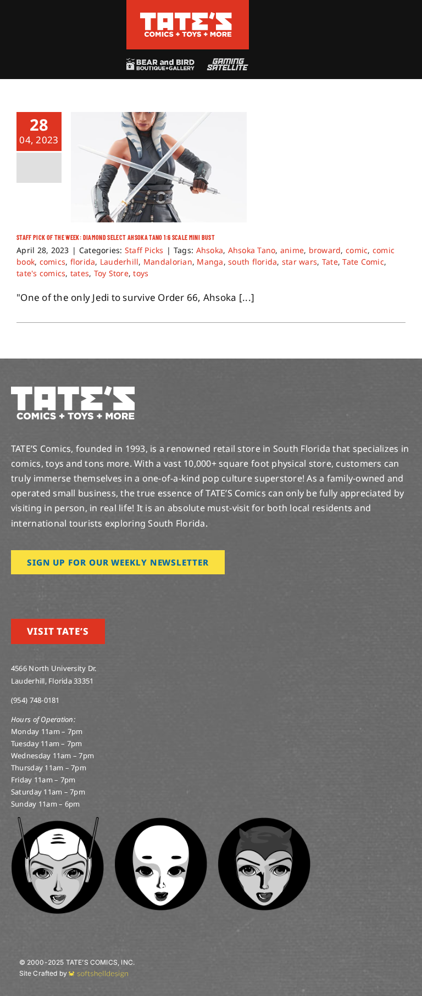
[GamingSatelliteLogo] (225, 63)
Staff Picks (144, 250)
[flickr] (67, 589)
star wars (299, 261)
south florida (252, 261)
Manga (210, 261)
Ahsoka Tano (252, 250)
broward (325, 250)
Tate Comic (363, 261)
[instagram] (14, 589)
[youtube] (50, 589)
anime (292, 250)
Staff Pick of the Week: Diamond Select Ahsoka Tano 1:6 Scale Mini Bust (115, 237)
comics (53, 261)
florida (83, 261)
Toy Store (111, 273)
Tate (330, 261)
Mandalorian (167, 261)
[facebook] (32, 589)
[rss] (85, 589)
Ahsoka (210, 250)
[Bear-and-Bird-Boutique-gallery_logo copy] (160, 63)
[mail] (102, 589)
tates (79, 273)
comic (357, 250)
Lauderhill (119, 261)
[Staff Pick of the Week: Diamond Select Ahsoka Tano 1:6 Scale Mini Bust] (159, 167)
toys (140, 273)
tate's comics (40, 273)
